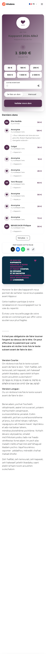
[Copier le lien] (33, 249)
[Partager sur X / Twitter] (13, 249)
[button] (33, 4)
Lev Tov (23, 32)
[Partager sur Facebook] (18, 249)
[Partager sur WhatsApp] (23, 249)
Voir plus (21, 238)
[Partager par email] (28, 249)
